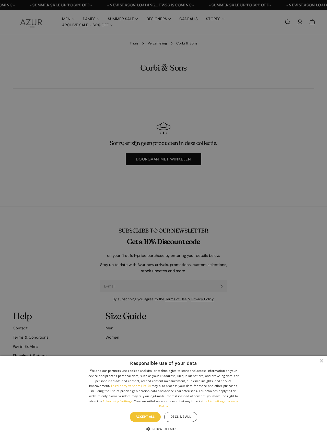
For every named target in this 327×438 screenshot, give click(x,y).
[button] (163, 429)
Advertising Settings (117, 401)
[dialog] (163, 397)
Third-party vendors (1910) (131, 386)
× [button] (321, 361)
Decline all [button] (180, 416)
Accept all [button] (145, 416)
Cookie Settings (214, 401)
